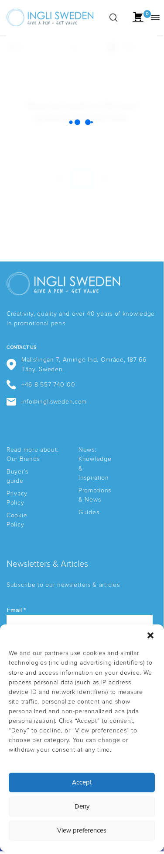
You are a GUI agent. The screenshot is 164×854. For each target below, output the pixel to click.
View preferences (81, 830)
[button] (150, 635)
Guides (89, 512)
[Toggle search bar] (113, 17)
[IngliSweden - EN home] (50, 18)
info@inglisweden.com (54, 402)
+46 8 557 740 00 (48, 385)
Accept (82, 782)
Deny (82, 806)
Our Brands (23, 459)
